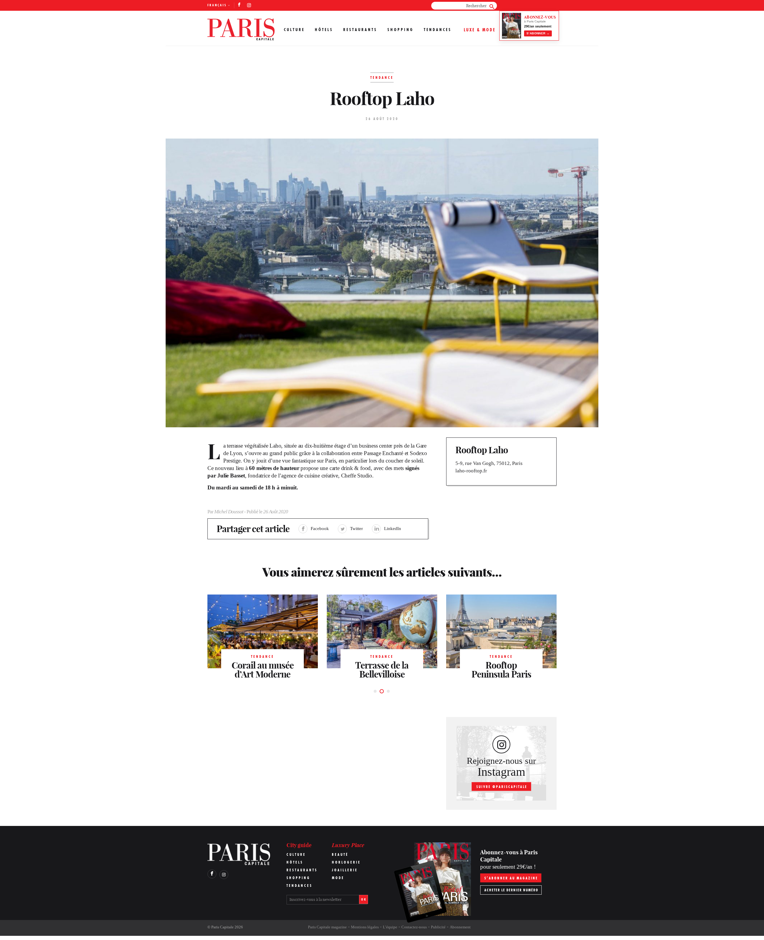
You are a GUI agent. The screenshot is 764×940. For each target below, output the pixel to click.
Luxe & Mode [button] (480, 30)
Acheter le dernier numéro (511, 890)
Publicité (438, 927)
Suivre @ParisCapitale (501, 786)
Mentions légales (365, 927)
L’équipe (390, 927)
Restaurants (360, 29)
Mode (338, 878)
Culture (294, 29)
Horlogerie (346, 862)
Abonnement (460, 927)
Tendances (438, 29)
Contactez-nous (414, 927)
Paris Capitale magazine (327, 927)
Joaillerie (345, 870)
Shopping (400, 29)
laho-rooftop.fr (471, 471)
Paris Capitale (222, 927)
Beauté (340, 854)
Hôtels (324, 29)
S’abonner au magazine (511, 878)
